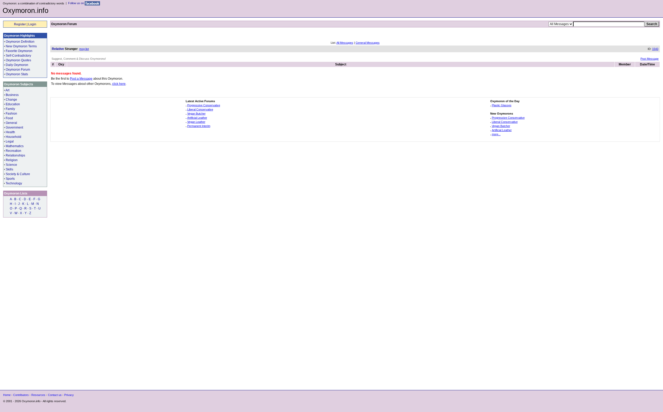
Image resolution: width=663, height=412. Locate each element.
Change (11, 99)
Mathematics (15, 146)
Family (10, 109)
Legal (10, 141)
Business (12, 95)
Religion (12, 160)
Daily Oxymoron (17, 65)
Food (9, 118)
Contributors (21, 394)
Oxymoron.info (25, 10)
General (11, 123)
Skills (9, 169)
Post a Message (81, 78)
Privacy (69, 394)
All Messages (344, 42)
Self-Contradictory (18, 55)
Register (20, 24)
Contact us (55, 394)
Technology (14, 183)
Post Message (649, 58)
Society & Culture (18, 174)
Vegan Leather (196, 121)
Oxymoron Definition (20, 41)
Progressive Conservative (203, 105)
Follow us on (76, 3)
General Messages (368, 42)
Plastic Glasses (501, 105)
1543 (655, 48)
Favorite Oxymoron (19, 51)
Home (7, 394)
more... (496, 134)
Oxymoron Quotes (18, 60)
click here (119, 84)
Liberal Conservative (200, 109)
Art (7, 90)
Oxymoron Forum (18, 69)
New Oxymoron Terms (21, 46)
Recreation (13, 151)
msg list (84, 48)
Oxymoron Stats (17, 74)
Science (11, 165)
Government (14, 127)
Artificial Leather (197, 117)
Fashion (11, 113)
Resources (38, 394)
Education (13, 104)
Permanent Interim (198, 126)
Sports (10, 179)
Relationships (15, 155)
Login (32, 24)
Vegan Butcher (196, 113)
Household (13, 137)
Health (10, 132)
